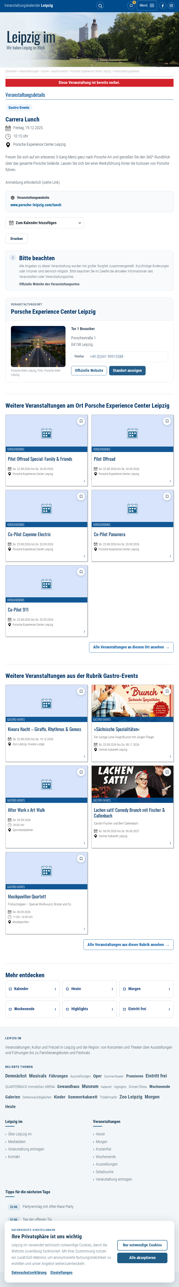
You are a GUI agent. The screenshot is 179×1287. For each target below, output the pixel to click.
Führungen (58, 1076)
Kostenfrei (103, 1149)
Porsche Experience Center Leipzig (91, 71)
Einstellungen (61, 1272)
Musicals (37, 1076)
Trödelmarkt (108, 1097)
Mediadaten (17, 1142)
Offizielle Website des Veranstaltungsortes (49, 284)
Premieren (134, 1076)
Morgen (152, 1097)
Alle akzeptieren (142, 1258)
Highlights (120, 1087)
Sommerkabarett (82, 1097)
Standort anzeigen (127, 370)
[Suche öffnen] (100, 5)
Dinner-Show (138, 1086)
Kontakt (14, 1157)
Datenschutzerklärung (29, 1272)
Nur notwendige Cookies (142, 1245)
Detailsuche (105, 1172)
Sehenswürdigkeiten (37, 1097)
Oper (97, 1076)
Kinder (59, 1097)
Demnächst (16, 1076)
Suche (45, 71)
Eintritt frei (156, 1076)
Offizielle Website (89, 370)
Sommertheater (114, 1076)
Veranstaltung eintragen (26, 1149)
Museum (90, 1086)
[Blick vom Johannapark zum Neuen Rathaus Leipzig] (89, 39)
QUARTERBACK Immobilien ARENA (30, 1086)
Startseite (11, 71)
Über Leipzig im (20, 1134)
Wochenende (159, 1086)
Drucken (16, 238)
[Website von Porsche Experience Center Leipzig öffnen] (38, 346)
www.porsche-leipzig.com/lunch (35, 205)
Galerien (12, 1097)
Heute (10, 1106)
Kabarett (106, 1087)
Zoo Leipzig (130, 1097)
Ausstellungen (80, 1076)
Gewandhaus (68, 1086)
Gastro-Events (59, 71)
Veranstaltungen (29, 71)
